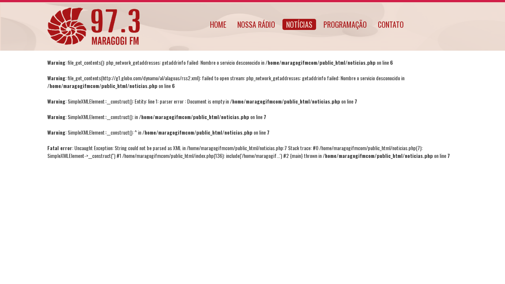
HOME (218, 24)
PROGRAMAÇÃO (345, 24)
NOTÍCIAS (299, 24)
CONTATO (391, 24)
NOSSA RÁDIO (256, 24)
